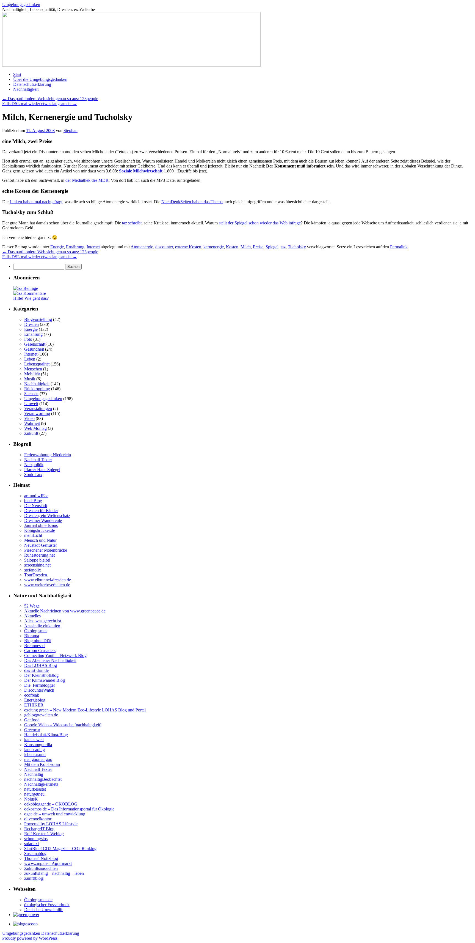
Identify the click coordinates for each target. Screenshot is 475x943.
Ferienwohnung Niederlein (47, 454)
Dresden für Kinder (41, 510)
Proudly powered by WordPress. (30, 938)
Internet (93, 246)
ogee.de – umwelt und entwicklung (54, 814)
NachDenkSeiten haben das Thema (192, 201)
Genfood (32, 719)
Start (17, 74)
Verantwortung (37, 413)
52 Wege (32, 606)
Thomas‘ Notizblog (41, 858)
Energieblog (34, 700)
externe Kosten (188, 246)
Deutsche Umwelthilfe (43, 909)
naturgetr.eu (34, 794)
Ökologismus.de (38, 899)
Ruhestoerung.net (39, 555)
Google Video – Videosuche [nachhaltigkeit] (62, 724)
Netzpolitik (33, 464)
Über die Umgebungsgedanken (40, 79)
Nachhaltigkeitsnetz (41, 784)
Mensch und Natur (40, 540)
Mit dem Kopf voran (42, 764)
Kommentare (34, 293)
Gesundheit (34, 349)
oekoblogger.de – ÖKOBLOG (51, 804)
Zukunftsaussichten (41, 868)
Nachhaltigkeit (25, 89)
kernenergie (213, 246)
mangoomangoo (38, 759)
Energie (57, 246)
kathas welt (34, 739)
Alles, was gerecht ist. (43, 620)
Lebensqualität (36, 364)
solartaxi (31, 843)
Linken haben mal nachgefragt (36, 201)
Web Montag (35, 428)
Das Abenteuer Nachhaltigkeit (50, 660)
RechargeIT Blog (39, 828)
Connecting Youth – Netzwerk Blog (55, 655)
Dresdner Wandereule (43, 520)
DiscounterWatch (39, 690)
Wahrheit (32, 423)
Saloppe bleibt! (37, 560)
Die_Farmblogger (39, 685)
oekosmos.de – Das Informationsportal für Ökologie (69, 809)
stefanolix (32, 570)
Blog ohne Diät (37, 640)
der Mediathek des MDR (87, 180)
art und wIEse (36, 495)
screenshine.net (37, 565)
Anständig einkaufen (42, 625)
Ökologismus (35, 630)
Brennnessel (34, 645)
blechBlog (33, 500)
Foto (28, 339)
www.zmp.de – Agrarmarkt (48, 863)
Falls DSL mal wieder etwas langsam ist (39, 103)
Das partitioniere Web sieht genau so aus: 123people (50, 98)
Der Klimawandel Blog (44, 680)
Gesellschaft (34, 344)
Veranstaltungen (38, 408)
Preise (258, 246)
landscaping (34, 749)
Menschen (33, 369)
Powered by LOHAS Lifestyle (51, 823)
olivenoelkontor (37, 818)
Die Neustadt (35, 505)
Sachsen (31, 393)
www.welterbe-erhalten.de (47, 584)
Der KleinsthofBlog (41, 675)
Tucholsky (297, 246)
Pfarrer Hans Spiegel (42, 469)
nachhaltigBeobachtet (43, 779)
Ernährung (75, 246)
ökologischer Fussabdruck (47, 904)
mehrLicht (33, 535)
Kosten (232, 246)
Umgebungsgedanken (21, 4)
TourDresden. (36, 575)
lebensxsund (35, 754)
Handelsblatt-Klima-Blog (46, 734)
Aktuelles (32, 616)
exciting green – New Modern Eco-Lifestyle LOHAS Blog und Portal (85, 710)
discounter (164, 246)
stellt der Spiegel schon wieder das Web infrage (260, 223)
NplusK (31, 799)
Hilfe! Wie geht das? (31, 298)
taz (283, 246)
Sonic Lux (33, 474)
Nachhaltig (33, 774)
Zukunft (31, 433)
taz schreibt (132, 223)
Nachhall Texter (38, 459)
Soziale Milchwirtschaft (140, 171)
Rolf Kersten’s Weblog (44, 833)
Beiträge (30, 288)
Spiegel (272, 246)
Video (29, 418)
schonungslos (36, 838)
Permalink (399, 246)
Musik (29, 378)
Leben (29, 359)
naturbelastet (35, 789)
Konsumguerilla (38, 744)
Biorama (31, 635)
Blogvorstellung (38, 319)
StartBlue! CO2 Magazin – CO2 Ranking (60, 848)
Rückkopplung (37, 388)
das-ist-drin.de (36, 670)
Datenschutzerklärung (32, 84)
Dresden (31, 324)
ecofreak (31, 695)
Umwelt (31, 403)
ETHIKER (33, 705)
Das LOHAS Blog (40, 665)
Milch (246, 246)
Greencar (32, 729)
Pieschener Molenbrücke (45, 550)
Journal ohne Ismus (41, 525)
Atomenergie (142, 246)
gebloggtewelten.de (41, 715)
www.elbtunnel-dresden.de (47, 580)
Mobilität (32, 374)
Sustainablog (35, 853)
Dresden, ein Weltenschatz (47, 515)
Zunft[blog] (34, 878)
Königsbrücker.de (39, 530)
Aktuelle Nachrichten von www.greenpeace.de (65, 611)
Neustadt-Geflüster (40, 545)
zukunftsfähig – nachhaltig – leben (54, 873)
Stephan (70, 130)
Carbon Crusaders (40, 650)
